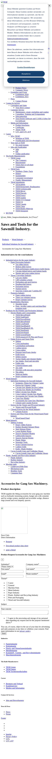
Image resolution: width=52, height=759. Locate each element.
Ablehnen (26, 80)
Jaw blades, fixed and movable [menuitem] (27, 361)
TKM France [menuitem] (20, 195)
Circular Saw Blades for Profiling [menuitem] (28, 390)
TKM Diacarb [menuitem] (20, 193)
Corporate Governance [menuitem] (24, 178)
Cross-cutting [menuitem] (20, 350)
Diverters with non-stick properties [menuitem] (28, 370)
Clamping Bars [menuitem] (16, 473)
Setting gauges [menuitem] (21, 357)
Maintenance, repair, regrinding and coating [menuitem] (32, 112)
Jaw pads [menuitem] (18, 368)
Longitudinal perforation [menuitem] (24, 346)
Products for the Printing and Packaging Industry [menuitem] (24, 311)
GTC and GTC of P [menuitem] (23, 132)
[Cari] (49, 5)
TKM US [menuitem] (19, 202)
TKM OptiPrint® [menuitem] (22, 317)
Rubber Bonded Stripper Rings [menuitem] (27, 427)
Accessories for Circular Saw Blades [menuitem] (29, 396)
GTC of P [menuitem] (9, 741)
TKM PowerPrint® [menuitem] (22, 319)
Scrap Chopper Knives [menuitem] (24, 444)
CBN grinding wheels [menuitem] (23, 280)
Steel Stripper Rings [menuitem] (23, 429)
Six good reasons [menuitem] (22, 145)
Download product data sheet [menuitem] (17, 546)
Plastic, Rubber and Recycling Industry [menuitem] (21, 455)
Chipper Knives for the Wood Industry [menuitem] (25, 409)
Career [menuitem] (8, 134)
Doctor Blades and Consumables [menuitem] (23, 313)
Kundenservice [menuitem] (11, 686)
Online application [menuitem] (22, 154)
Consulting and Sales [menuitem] (19, 105)
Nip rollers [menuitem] (19, 372)
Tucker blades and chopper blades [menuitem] (28, 359)
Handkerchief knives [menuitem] (23, 284)
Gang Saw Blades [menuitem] (22, 398)
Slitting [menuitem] (18, 341)
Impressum (11, 45)
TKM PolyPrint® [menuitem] (22, 333)
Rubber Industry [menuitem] (17, 460)
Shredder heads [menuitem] (21, 304)
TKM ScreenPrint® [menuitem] (23, 335)
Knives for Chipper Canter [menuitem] (25, 385)
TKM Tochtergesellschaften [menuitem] (16, 671)
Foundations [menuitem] (20, 167)
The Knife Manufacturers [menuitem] (15, 156)
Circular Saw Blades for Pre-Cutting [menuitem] (29, 387)
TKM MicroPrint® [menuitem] (22, 322)
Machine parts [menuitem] (11, 464)
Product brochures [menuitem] (22, 125)
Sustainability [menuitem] (20, 176)
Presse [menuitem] (8, 714)
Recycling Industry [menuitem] (18, 462)
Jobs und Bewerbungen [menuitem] (15, 700)
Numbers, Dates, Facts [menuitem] (24, 171)
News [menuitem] (8, 712)
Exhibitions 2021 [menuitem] (22, 97)
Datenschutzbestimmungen (17, 39)
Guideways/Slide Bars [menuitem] (19, 466)
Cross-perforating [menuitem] (22, 343)
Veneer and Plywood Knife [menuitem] (25, 407)
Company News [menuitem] (21, 90)
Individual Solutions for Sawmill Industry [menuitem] (26, 381)
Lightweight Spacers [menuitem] (23, 436)
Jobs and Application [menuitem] (19, 147)
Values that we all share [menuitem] (24, 165)
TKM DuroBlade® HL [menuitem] (24, 328)
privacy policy (25, 631)
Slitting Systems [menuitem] (17, 423)
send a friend (11, 550)
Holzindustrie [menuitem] (11, 646)
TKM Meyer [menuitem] (20, 191)
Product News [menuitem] (20, 88)
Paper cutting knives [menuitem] (23, 295)
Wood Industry (17, 239)
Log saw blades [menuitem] (21, 278)
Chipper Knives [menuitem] (21, 412)
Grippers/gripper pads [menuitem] (23, 365)
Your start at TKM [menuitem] (18, 143)
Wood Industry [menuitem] (11, 379)
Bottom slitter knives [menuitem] (23, 267)
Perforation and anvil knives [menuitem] (26, 282)
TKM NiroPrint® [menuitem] (22, 330)
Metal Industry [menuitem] (11, 420)
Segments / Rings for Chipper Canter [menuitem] (29, 383)
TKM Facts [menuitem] (15, 169)
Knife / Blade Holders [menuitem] (23, 449)
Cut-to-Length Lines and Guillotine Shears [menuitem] (27, 451)
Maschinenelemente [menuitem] (13, 655)
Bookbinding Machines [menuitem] (20, 302)
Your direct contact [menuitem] (22, 108)
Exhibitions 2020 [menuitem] (22, 94)
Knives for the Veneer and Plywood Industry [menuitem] (28, 405)
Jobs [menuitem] (17, 149)
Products (5, 239)
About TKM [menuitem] (20, 130)
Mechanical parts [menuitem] (17, 469)
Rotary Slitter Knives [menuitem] (23, 425)
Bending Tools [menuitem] (16, 471)
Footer (3, 718)
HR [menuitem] (16, 152)
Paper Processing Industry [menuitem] (20, 262)
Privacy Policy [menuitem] (11, 736)
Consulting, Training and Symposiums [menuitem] (30, 114)
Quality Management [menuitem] (23, 180)
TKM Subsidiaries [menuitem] (18, 182)
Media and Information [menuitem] (19, 123)
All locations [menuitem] (20, 184)
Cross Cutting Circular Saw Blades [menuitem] (28, 394)
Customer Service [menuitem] (17, 110)
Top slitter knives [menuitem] (22, 264)
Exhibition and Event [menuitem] (19, 92)
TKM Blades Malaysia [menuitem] (24, 209)
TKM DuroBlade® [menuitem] (22, 326)
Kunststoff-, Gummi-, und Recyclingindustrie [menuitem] (23, 653)
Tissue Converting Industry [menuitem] (21, 275)
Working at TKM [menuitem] (22, 138)
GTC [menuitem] (8, 739)
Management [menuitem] (20, 162)
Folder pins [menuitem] (19, 363)
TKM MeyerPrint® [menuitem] (22, 315)
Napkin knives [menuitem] (21, 289)
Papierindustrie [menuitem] (11, 644)
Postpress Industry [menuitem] (18, 293)
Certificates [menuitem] (19, 127)
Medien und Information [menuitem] (15, 688)
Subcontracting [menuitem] (21, 116)
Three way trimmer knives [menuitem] (25, 297)
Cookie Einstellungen (26, 67)
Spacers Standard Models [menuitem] (25, 433)
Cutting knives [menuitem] (21, 348)
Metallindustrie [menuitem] (11, 650)
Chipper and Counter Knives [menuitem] (26, 403)
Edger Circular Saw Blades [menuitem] (25, 392)
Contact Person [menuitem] (21, 101)
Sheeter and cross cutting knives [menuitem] (27, 273)
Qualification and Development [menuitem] (27, 141)
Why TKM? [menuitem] (15, 136)
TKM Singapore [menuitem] (21, 211)
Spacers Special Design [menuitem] (24, 438)
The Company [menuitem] (20, 160)
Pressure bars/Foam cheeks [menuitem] (25, 352)
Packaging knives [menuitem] (22, 286)
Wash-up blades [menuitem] (21, 374)
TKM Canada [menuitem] (20, 204)
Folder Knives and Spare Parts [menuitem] (22, 339)
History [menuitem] (18, 173)
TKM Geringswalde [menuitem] (23, 189)
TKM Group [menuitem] (15, 158)
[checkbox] (25, 591)
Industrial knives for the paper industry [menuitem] (20, 260)
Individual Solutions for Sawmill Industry (18, 244)
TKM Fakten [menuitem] (11, 669)
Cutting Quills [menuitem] (20, 447)
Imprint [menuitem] (8, 734)
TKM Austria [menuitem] (20, 198)
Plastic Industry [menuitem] (16, 458)
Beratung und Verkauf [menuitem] (14, 684)
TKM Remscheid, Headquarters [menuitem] (27, 187)
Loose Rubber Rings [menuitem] (23, 431)
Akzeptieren (26, 74)
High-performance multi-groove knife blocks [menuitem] (32, 269)
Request (9, 542)
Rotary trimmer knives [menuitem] (24, 300)
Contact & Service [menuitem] (13, 103)
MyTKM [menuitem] (9, 213)
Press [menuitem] (13, 99)
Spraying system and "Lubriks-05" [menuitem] (28, 291)
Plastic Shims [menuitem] (20, 440)
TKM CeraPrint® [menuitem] (22, 324)
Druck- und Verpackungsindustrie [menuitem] (19, 648)
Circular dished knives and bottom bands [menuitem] (31, 271)
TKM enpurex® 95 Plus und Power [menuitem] (29, 337)
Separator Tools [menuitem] (21, 442)
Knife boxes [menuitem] (20, 354)
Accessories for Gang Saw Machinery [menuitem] (30, 401)
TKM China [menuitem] (20, 206)
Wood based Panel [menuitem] (22, 418)
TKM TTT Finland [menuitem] (22, 200)
